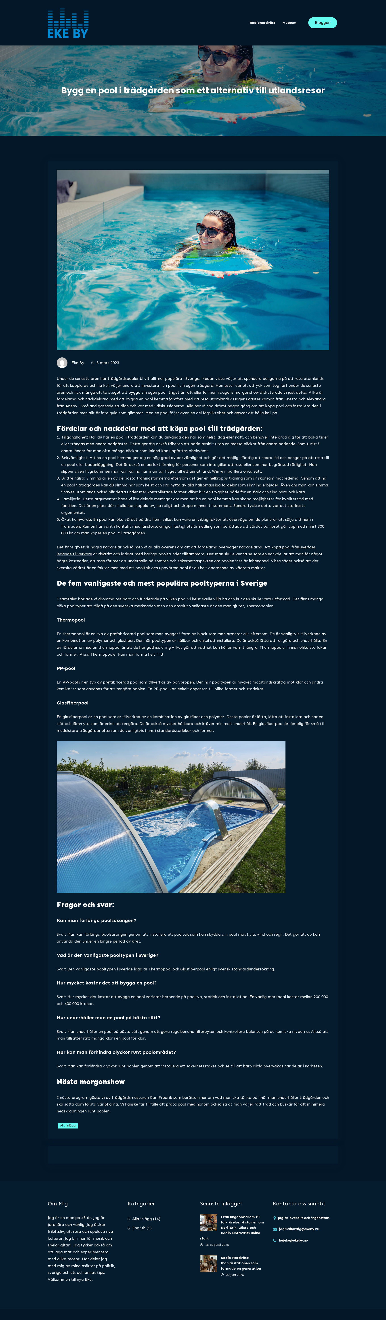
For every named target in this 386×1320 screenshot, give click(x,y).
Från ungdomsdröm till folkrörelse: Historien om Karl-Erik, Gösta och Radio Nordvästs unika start (232, 1227)
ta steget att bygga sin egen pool (134, 392)
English (138, 1227)
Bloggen (322, 22)
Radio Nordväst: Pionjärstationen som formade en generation (241, 1263)
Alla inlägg (68, 1125)
